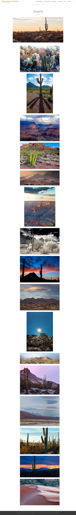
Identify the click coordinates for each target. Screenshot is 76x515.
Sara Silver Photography (10, 1)
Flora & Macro (47, 1)
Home (33, 4)
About (65, 1)
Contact (69, 1)
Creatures (61, 1)
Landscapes (54, 1)
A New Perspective (39, 1)
